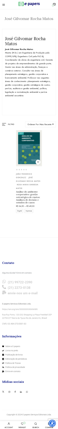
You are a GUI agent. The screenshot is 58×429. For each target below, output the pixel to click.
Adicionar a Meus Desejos (38, 162)
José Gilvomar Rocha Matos (28, 179)
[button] (54, 5)
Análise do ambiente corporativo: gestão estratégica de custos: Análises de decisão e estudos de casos (28, 197)
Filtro (11, 124)
